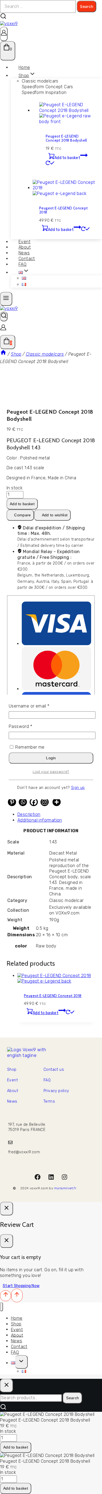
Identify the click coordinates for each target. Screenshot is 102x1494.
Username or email (38, 706)
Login (51, 758)
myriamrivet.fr (65, 1188)
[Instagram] (64, 1177)
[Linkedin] (51, 1177)
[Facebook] (38, 1177)
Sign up (78, 787)
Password (29, 726)
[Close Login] (6, 1208)
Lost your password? (51, 772)
